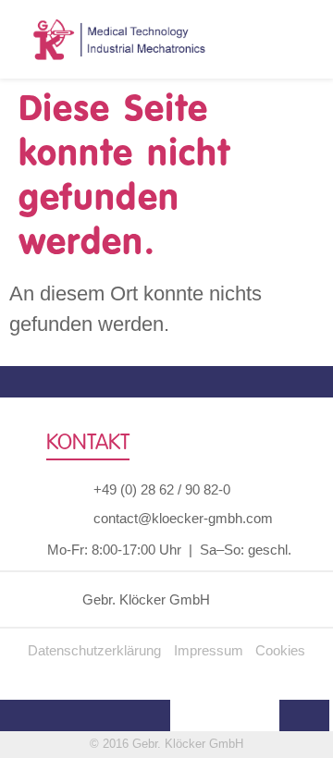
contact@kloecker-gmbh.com (183, 518)
